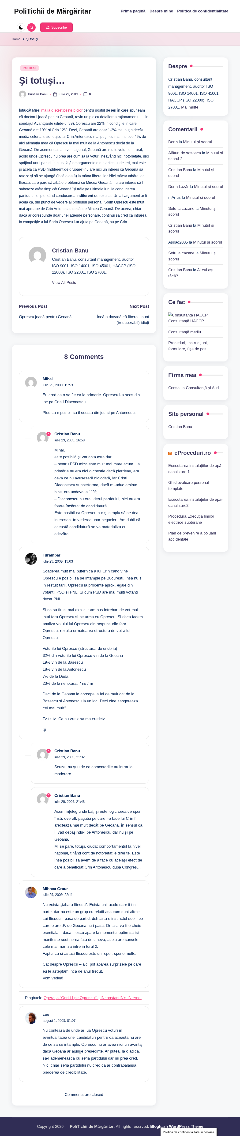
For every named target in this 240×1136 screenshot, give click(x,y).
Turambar (51, 555)
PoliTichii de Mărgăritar (52, 11)
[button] (56, 27)
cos (46, 1014)
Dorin (173, 142)
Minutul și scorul (197, 142)
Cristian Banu (70, 250)
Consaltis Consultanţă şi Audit (194, 388)
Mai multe (189, 107)
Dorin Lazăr (178, 186)
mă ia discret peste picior (61, 110)
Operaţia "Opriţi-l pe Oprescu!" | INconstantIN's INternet (93, 998)
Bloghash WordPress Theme (176, 1126)
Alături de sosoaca (184, 153)
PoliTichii (29, 68)
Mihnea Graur (55, 889)
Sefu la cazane (181, 208)
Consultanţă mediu (184, 332)
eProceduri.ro (192, 453)
